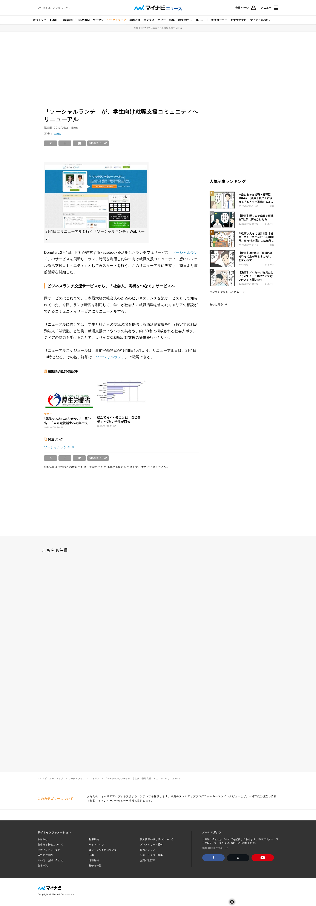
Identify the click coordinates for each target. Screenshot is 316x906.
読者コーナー (219, 19)
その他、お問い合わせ (50, 860)
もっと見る (216, 304)
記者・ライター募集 (151, 854)
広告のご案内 (45, 854)
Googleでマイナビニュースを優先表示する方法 (158, 27)
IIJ (197, 19)
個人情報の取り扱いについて (156, 839)
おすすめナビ (239, 19)
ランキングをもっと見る (224, 292)
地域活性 (183, 19)
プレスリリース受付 (151, 844)
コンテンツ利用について (103, 849)
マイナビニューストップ (50, 778)
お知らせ (43, 839)
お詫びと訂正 (147, 860)
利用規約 (94, 839)
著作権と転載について (50, 844)
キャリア (94, 778)
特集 (172, 19)
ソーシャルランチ (110, 357)
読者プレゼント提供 (49, 849)
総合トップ (39, 19)
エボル (57, 133)
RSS (91, 854)
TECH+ (54, 19)
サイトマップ (96, 844)
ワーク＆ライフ (116, 19)
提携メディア (147, 849)
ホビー (162, 19)
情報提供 (94, 860)
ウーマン (98, 19)
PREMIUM (83, 19)
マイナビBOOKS (260, 19)
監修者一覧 (95, 865)
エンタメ (149, 19)
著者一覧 (43, 865)
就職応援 (134, 19)
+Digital (68, 19)
